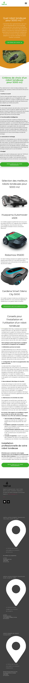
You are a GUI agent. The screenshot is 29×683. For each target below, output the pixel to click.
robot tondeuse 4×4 (12, 494)
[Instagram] (8, 501)
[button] (26, 3)
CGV (4, 496)
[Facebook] (4, 501)
